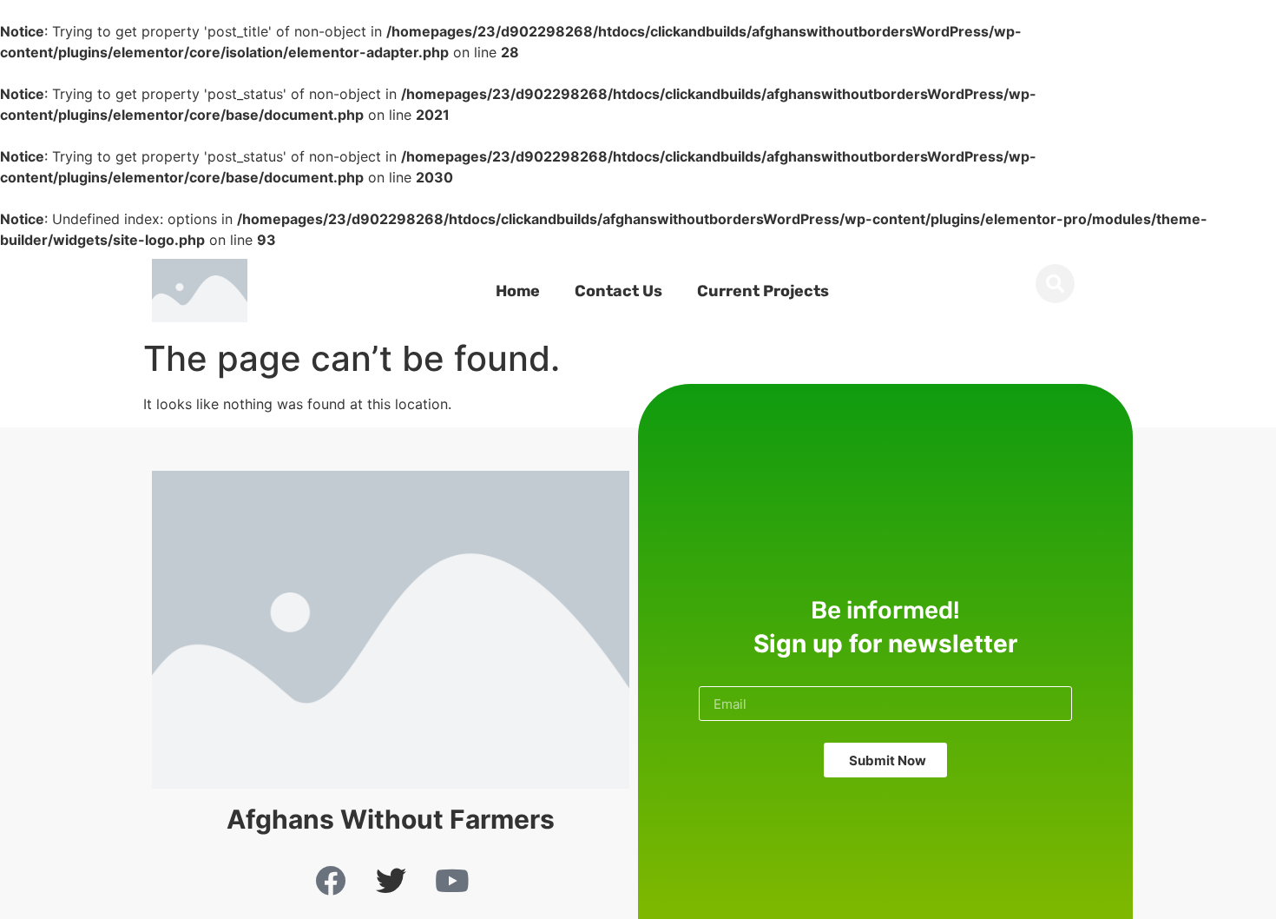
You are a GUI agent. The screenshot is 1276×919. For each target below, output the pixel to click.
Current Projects (763, 291)
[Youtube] (451, 880)
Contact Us (618, 291)
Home (518, 291)
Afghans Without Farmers (391, 819)
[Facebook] (329, 880)
